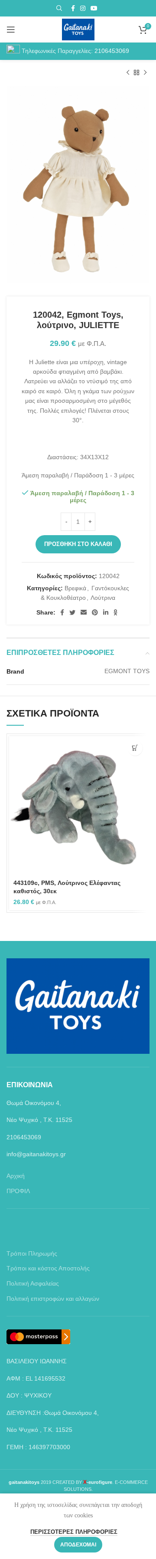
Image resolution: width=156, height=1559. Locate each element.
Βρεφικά (75, 588)
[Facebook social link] (73, 8)
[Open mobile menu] (11, 29)
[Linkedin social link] (106, 612)
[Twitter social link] (72, 612)
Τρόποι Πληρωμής (31, 1253)
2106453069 (111, 50)
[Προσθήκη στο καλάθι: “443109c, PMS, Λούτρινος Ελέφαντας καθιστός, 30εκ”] (135, 748)
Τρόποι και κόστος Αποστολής (48, 1268)
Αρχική (15, 1175)
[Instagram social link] (83, 8)
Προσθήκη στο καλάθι (78, 544)
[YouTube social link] (94, 8)
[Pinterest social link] (95, 612)
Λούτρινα (103, 597)
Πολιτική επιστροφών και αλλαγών (52, 1298)
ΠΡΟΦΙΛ (18, 1190)
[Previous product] (128, 73)
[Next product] (145, 73)
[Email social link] (83, 612)
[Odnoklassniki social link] (115, 612)
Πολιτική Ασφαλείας (32, 1283)
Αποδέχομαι (78, 1545)
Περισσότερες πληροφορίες (73, 1532)
